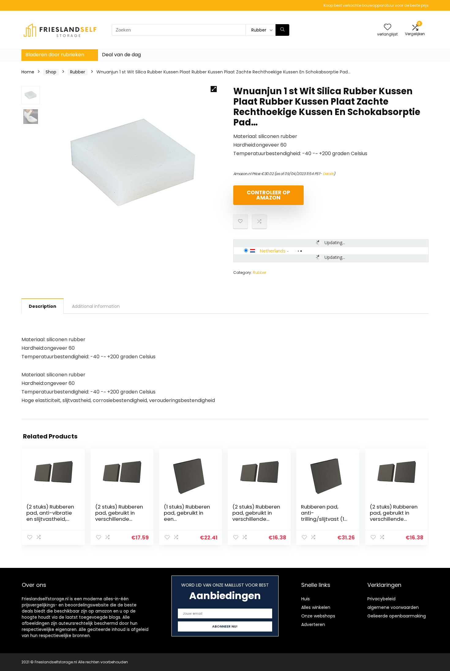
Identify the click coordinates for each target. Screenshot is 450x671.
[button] (214, 89)
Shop (51, 72)
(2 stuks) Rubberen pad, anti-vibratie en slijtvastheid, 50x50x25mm (50, 516)
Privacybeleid (381, 599)
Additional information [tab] (96, 306)
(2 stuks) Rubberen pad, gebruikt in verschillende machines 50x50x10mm (394, 519)
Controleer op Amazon (268, 195)
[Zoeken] (282, 30)
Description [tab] (42, 306)
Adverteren (313, 624)
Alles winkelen (315, 607)
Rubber (77, 72)
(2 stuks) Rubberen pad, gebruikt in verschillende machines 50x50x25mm (119, 519)
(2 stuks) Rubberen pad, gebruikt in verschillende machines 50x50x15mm (256, 519)
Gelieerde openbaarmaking (396, 616)
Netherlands (273, 251)
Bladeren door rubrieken (54, 54)
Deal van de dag (121, 54)
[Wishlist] (387, 27)
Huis (305, 599)
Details (328, 173)
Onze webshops (318, 616)
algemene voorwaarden (393, 607)
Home (27, 72)
